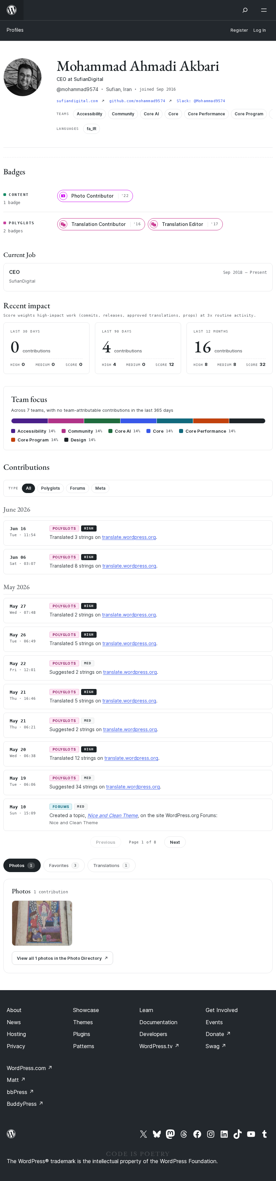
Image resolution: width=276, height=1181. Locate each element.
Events (214, 1022)
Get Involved (222, 1010)
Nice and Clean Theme (113, 815)
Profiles (15, 30)
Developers (153, 1034)
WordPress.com (30, 1068)
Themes (83, 1022)
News (14, 1022)
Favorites (62, 865)
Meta (100, 488)
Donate (218, 1034)
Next (175, 842)
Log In (259, 30)
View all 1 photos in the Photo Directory (59, 958)
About (14, 1010)
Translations (110, 865)
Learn (146, 1010)
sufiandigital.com (78, 101)
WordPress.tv (159, 1046)
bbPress (20, 1092)
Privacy (16, 1046)
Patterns (83, 1046)
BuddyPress (25, 1103)
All (28, 488)
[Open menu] (265, 10)
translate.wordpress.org (129, 537)
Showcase (86, 1010)
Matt (16, 1079)
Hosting (16, 1034)
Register (239, 30)
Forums (77, 488)
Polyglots (50, 488)
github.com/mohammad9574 (138, 101)
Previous (105, 842)
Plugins (81, 1034)
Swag (216, 1046)
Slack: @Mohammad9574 (201, 101)
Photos (20, 865)
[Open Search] (245, 10)
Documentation (158, 1022)
